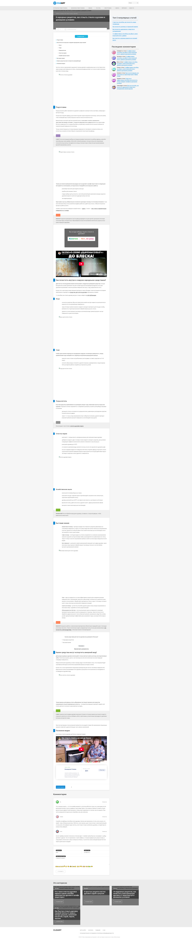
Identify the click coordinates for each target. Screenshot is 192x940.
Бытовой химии (67, 642)
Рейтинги (124, 8)
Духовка (76, 13)
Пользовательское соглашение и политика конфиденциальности (97, 933)
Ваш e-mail (87, 850)
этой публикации (91, 295)
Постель (98, 8)
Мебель (90, 8)
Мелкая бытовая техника (78, 8)
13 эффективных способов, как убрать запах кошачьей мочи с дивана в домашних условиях (127, 52)
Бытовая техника (69, 13)
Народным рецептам (68, 639)
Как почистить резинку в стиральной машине (125, 26)
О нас (104, 930)
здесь (83, 208)
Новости (131, 8)
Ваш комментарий (61, 856)
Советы (117, 8)
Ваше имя (59, 850)
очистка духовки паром (76, 426)
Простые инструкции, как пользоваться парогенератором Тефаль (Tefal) (128, 74)
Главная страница (60, 13)
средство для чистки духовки (78, 292)
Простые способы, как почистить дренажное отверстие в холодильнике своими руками (128, 87)
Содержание (80, 36)
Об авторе (102, 770)
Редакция (98, 930)
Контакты (90, 930)
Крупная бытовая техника (60, 8)
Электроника (107, 8)
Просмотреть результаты (81, 648)
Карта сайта (83, 930)
